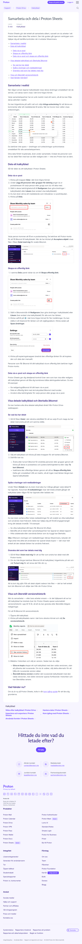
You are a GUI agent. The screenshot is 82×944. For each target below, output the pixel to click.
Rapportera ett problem (41, 930)
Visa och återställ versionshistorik (24, 75)
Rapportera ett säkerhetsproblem (15, 933)
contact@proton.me (31, 765)
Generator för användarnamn (14, 861)
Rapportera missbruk (23, 930)
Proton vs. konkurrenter (12, 881)
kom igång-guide (50, 692)
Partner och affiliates (11, 906)
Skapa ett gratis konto (56, 2)
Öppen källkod (8, 869)
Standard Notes (47, 827)
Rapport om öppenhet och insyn (33, 940)
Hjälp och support (9, 902)
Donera (44, 881)
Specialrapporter (9, 877)
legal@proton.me (30, 775)
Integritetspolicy (7, 940)
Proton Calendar (9, 819)
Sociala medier (8, 898)
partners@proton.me (58, 775)
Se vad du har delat (21, 65)
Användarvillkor (18, 940)
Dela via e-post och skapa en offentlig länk (30, 56)
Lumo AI (45, 823)
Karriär (44, 873)
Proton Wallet (8, 835)
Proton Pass (7, 831)
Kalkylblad (35, 8)
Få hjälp (41, 750)
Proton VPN (7, 827)
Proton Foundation (49, 869)
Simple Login (47, 831)
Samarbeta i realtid (18, 43)
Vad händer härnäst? (19, 78)
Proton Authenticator (49, 815)
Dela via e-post (19, 51)
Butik (44, 877)
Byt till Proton (47, 843)
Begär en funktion (36, 933)
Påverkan (45, 865)
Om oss (45, 857)
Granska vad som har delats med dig (28, 71)
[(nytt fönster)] (4, 794)
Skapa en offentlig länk (22, 53)
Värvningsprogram (10, 910)
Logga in (70, 2)
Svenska (73, 930)
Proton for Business (49, 835)
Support (7, 8)
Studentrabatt (8, 873)
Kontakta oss (8, 918)
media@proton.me (57, 765)
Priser (44, 839)
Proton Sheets (8, 843)
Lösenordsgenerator (10, 857)
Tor (4, 865)
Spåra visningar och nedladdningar (27, 68)
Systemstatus (8, 930)
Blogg (44, 885)
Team (44, 861)
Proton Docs (7, 839)
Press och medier (9, 914)
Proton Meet (46, 819)
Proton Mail (7, 815)
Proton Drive (21, 8)
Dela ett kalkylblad (18, 46)
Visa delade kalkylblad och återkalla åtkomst (28, 61)
